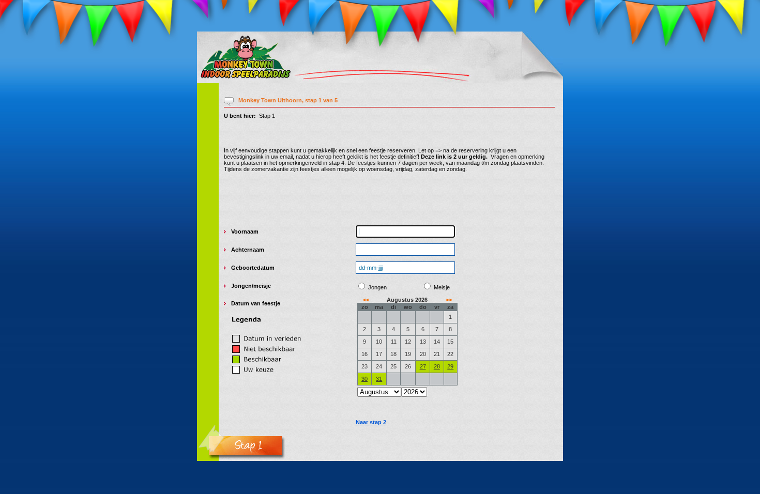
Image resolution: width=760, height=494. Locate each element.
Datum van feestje (255, 303)
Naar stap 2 (371, 422)
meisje (262, 286)
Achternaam (247, 249)
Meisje (442, 287)
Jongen (241, 286)
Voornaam (245, 231)
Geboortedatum (253, 268)
